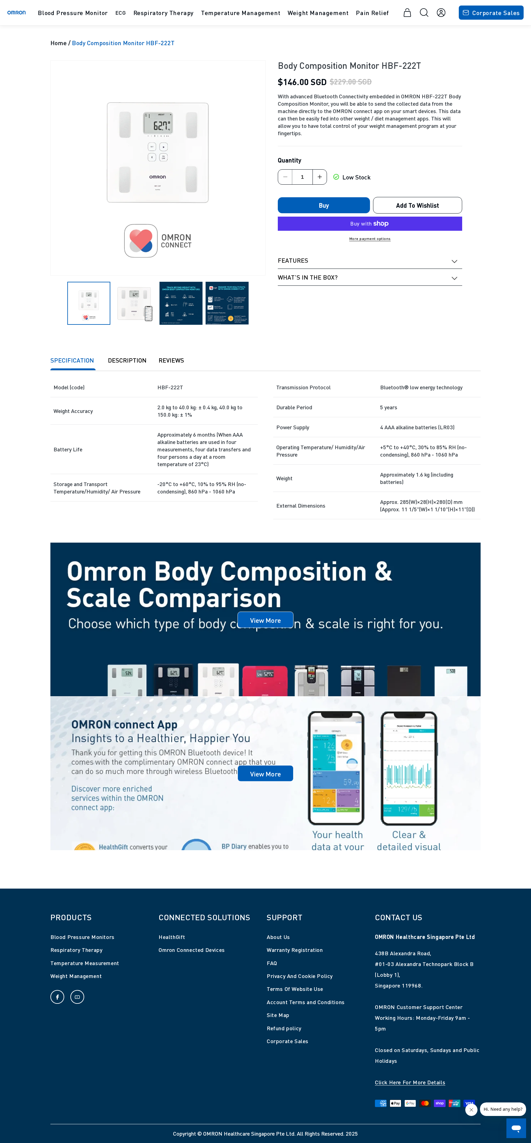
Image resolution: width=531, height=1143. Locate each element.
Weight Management (76, 976)
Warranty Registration (295, 949)
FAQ (272, 963)
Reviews (171, 359)
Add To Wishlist (417, 205)
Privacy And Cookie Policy (300, 976)
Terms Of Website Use (295, 988)
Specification (73, 359)
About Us (278, 937)
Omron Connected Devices (192, 949)
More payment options (370, 238)
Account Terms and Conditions (306, 1002)
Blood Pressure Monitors (82, 937)
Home (58, 42)
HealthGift (172, 937)
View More (265, 619)
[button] (73, 12)
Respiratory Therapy (76, 949)
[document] (158, 168)
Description (127, 359)
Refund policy (284, 1028)
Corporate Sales (496, 12)
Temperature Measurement (84, 963)
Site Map (278, 1015)
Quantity (289, 159)
